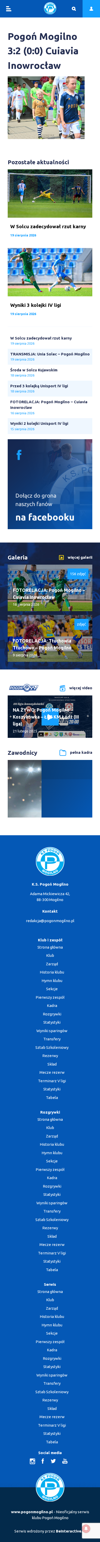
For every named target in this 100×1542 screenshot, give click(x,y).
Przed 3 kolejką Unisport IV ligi (39, 386)
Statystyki (52, 1022)
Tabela (52, 1097)
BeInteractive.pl (71, 1531)
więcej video (80, 688)
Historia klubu (52, 972)
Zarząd (52, 964)
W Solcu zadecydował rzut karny (41, 338)
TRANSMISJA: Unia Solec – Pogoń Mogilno (50, 354)
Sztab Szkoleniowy (51, 1047)
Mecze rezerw (52, 1072)
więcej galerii (80, 557)
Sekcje (52, 989)
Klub (50, 955)
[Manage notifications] (86, 1529)
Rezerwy (50, 1055)
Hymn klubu (52, 980)
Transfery (52, 1039)
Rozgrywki (52, 1014)
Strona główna (50, 947)
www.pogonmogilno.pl (32, 1512)
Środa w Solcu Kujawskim (33, 370)
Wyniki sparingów (51, 1031)
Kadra (52, 1005)
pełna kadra (81, 752)
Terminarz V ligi (52, 1081)
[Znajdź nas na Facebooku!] (50, 528)
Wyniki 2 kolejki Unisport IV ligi (39, 423)
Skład (52, 1064)
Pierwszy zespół (50, 997)
